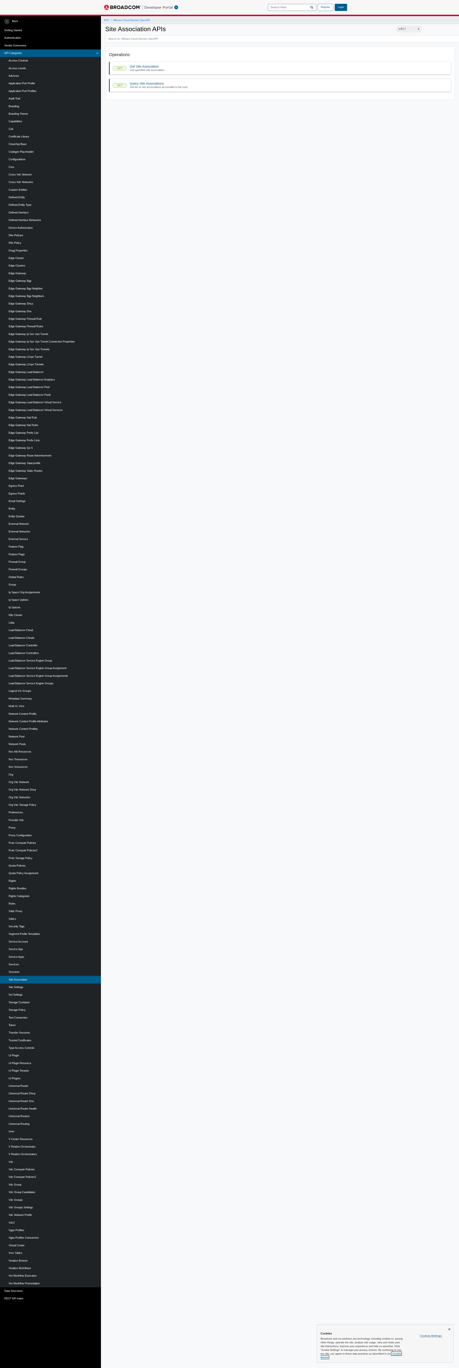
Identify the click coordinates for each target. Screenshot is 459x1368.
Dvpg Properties (18, 250)
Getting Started (13, 30)
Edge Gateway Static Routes (25, 470)
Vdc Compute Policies (22, 1169)
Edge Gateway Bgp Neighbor (26, 288)
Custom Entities (18, 189)
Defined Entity (17, 197)
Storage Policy (17, 1009)
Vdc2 (12, 1222)
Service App (16, 949)
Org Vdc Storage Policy (22, 804)
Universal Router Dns (21, 1101)
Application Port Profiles (22, 91)
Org (11, 774)
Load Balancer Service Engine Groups (31, 683)
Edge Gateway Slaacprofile (24, 463)
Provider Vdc (16, 820)
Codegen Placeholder (21, 151)
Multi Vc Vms (16, 706)
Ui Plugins (14, 1078)
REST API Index (13, 1298)
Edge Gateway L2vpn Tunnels (26, 364)
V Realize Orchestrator (22, 1146)
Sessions (14, 971)
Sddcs (12, 918)
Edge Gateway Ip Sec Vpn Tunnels (29, 349)
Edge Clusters (17, 265)
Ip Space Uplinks (19, 599)
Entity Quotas (17, 516)
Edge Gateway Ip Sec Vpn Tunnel (28, 334)
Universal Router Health (23, 1108)
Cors (11, 167)
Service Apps (16, 956)
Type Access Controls (21, 1047)
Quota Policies (17, 865)
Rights (12, 880)
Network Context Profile (22, 713)
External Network (19, 523)
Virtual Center (17, 1245)
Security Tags (17, 926)
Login (341, 7)
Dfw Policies (16, 235)
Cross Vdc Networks (21, 182)
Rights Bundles (17, 888)
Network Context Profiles (23, 728)
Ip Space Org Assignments (24, 592)
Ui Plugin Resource (20, 1063)
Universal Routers (19, 1116)
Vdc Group (15, 1184)
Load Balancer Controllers (24, 653)
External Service (18, 539)
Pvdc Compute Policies (22, 842)
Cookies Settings (431, 1335)
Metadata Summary (20, 698)
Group (12, 584)
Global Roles (16, 577)
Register (325, 7)
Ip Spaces (14, 607)
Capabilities (15, 121)
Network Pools (17, 744)
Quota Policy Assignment (23, 873)
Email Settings (17, 501)
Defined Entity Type (20, 204)
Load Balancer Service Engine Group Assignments (38, 675)
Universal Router (18, 1085)
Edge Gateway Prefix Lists (24, 440)
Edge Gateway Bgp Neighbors (26, 296)
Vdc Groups (16, 1199)
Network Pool (16, 736)
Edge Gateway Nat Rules (23, 425)
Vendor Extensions (15, 45)
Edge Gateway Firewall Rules (26, 326)
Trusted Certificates (20, 1040)
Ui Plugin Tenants (19, 1070)
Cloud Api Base (18, 144)
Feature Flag (16, 546)
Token (12, 1025)
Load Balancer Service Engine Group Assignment (38, 668)
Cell (11, 129)
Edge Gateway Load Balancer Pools (30, 394)
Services (14, 964)
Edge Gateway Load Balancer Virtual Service (35, 402)
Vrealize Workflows (20, 1268)
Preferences (16, 812)
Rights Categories (19, 896)
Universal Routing (19, 1123)
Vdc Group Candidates (22, 1192)
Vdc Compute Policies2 (22, 1177)
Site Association (18, 979)
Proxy (12, 827)
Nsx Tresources (18, 759)
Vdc (11, 1161)
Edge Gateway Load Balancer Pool (29, 387)
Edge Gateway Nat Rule (23, 417)
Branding (14, 106)
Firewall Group (17, 561)
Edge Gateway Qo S (21, 447)
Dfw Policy (15, 242)
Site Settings (16, 987)
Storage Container (19, 1002)
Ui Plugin (14, 1055)
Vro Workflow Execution (23, 1275)
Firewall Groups (18, 569)
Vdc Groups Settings (21, 1207)
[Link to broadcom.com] (122, 7)
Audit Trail (14, 98)
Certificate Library (19, 136)
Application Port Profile (22, 83)
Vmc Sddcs (15, 1253)
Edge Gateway (17, 273)
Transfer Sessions (19, 1032)
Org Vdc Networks (19, 797)
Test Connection (18, 1017)
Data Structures (13, 1291)
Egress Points (17, 493)
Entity (12, 508)
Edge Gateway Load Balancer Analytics (32, 379)
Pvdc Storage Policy (20, 858)
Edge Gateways (18, 478)
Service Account (18, 941)
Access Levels (17, 68)
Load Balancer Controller (23, 645)
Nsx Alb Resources (20, 751)
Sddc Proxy (15, 911)
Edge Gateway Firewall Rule (25, 318)
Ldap (11, 622)
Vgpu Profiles (16, 1230)
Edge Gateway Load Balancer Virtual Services (36, 410)
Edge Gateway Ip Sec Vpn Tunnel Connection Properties (42, 341)
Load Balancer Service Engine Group (30, 660)
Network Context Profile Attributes (28, 721)
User (11, 1131)
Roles (12, 903)
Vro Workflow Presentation (24, 1283)
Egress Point (16, 485)
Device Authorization (21, 227)
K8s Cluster (15, 615)
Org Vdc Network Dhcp (22, 789)
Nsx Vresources (18, 766)
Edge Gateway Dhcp (21, 303)
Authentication (12, 37)
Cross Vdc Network (20, 174)
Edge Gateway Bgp (20, 280)
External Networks (19, 531)
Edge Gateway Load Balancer (26, 372)
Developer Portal (158, 7)
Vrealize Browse (18, 1260)
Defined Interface (19, 212)
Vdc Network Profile (20, 1215)
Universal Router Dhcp (22, 1093)
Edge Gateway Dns (20, 311)
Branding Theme (18, 113)
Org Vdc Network (19, 782)
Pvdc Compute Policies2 (23, 850)
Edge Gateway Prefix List (23, 432)
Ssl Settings (16, 994)
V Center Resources (21, 1139)
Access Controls (18, 60)
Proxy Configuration (20, 835)
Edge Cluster (16, 258)
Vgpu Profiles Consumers (24, 1237)
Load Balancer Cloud (21, 630)
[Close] (449, 1329)
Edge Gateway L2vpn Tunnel (25, 356)
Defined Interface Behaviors (25, 220)
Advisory (14, 75)
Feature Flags (17, 554)
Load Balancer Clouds (21, 637)
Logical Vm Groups (20, 690)
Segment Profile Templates (24, 933)
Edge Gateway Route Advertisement (30, 455)
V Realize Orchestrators (23, 1154)
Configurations (17, 159)
